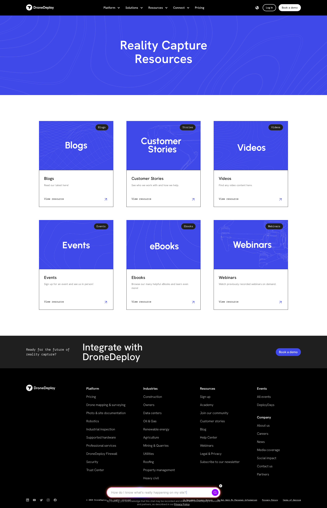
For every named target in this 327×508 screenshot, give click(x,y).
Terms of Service (292, 500)
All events (264, 397)
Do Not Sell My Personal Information (237, 500)
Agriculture (151, 437)
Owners (148, 405)
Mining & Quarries (156, 445)
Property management (159, 470)
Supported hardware (101, 437)
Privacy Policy (270, 500)
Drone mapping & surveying (105, 405)
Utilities (148, 454)
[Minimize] (220, 485)
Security (92, 462)
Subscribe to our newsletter (220, 462)
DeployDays (265, 405)
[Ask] (215, 492)
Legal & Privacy (211, 454)
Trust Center (95, 470)
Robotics (92, 421)
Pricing (199, 8)
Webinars (206, 445)
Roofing (148, 462)
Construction (152, 397)
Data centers (152, 413)
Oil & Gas (149, 421)
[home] (40, 7)
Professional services (101, 445)
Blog (203, 429)
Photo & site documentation (106, 413)
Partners (263, 474)
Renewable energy (156, 429)
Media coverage (268, 450)
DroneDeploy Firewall (101, 454)
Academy (206, 405)
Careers (262, 434)
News (261, 442)
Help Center (208, 437)
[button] (111, 7)
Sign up (205, 397)
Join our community (214, 413)
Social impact (266, 458)
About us (263, 425)
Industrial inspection (100, 429)
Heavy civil (151, 478)
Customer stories (212, 421)
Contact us (264, 466)
